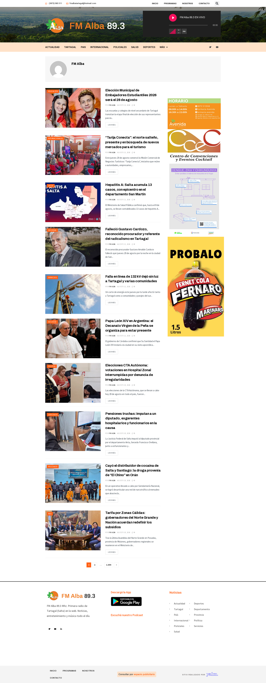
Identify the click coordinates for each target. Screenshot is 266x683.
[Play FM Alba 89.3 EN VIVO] (173, 18)
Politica (51, 366)
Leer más (111, 125)
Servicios (52, 277)
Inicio (155, 3)
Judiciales (52, 415)
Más (162, 47)
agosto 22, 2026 (123, 105)
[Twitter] (210, 47)
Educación (53, 91)
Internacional (99, 47)
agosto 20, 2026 (123, 385)
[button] (217, 3)
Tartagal (70, 47)
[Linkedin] (61, 629)
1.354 (108, 565)
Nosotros (187, 3)
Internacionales (55, 138)
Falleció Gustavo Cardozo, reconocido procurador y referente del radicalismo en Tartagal (132, 234)
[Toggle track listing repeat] (184, 31)
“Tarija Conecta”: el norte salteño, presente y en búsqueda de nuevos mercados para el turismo (132, 142)
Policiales (120, 47)
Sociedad (52, 230)
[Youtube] (217, 47)
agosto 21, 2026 (123, 152)
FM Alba (112, 105)
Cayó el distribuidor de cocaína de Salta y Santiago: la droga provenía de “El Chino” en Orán (133, 470)
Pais (83, 47)
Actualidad (52, 47)
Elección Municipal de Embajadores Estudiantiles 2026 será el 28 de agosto (131, 95)
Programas (170, 3)
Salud (135, 47)
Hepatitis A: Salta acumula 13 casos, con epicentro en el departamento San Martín (128, 189)
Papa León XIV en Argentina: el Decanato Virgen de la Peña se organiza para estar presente (129, 325)
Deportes (149, 47)
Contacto (204, 3)
